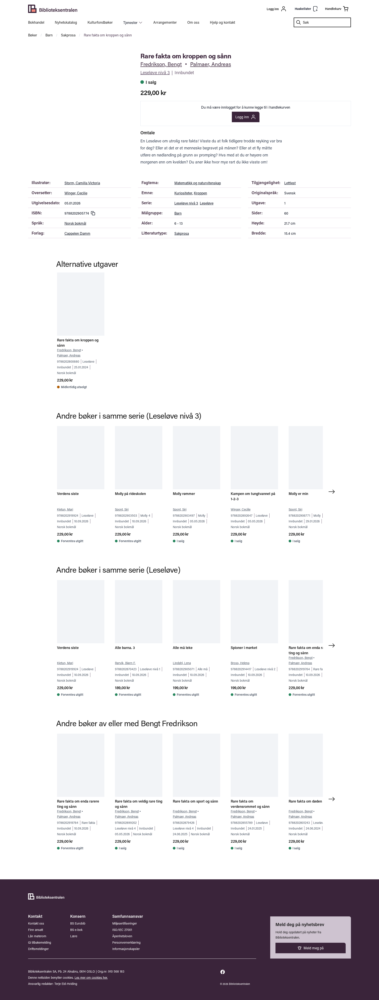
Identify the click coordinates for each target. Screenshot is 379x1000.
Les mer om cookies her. (91, 977)
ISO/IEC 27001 (122, 930)
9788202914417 (241, 669)
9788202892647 (241, 515)
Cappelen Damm (77, 233)
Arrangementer (165, 22)
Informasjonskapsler (126, 949)
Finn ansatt (35, 930)
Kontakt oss (36, 923)
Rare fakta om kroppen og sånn (108, 35)
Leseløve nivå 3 (155, 72)
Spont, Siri (122, 509)
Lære (73, 936)
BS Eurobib (77, 923)
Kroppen (200, 193)
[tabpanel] (77, 54)
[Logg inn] (251, 9)
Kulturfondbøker (100, 22)
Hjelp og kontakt (222, 22)
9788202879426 (184, 823)
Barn (49, 35)
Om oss (193, 22)
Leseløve (206, 203)
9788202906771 (299, 515)
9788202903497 (184, 515)
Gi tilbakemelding (39, 942)
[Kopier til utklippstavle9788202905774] (93, 213)
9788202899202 (126, 823)
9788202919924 (67, 515)
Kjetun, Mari (65, 509)
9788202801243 (299, 823)
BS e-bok (76, 930)
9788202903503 (126, 515)
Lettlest (290, 183)
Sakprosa (68, 35)
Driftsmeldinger (38, 949)
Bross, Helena (240, 663)
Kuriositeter (183, 193)
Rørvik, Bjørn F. (125, 663)
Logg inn (242, 117)
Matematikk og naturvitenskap (197, 183)
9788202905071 (183, 669)
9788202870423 (126, 669)
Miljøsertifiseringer (124, 923)
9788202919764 (299, 669)
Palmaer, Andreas (210, 64)
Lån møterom (37, 936)
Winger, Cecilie (75, 193)
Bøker (32, 35)
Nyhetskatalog (66, 22)
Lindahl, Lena (182, 663)
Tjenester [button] (130, 22)
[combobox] (322, 22)
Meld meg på (314, 948)
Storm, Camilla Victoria (82, 183)
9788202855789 (242, 823)
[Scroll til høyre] (332, 491)
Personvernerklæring (126, 942)
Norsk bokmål (75, 223)
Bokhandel (36, 22)
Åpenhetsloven (122, 936)
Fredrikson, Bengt (161, 64)
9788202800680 (68, 361)
